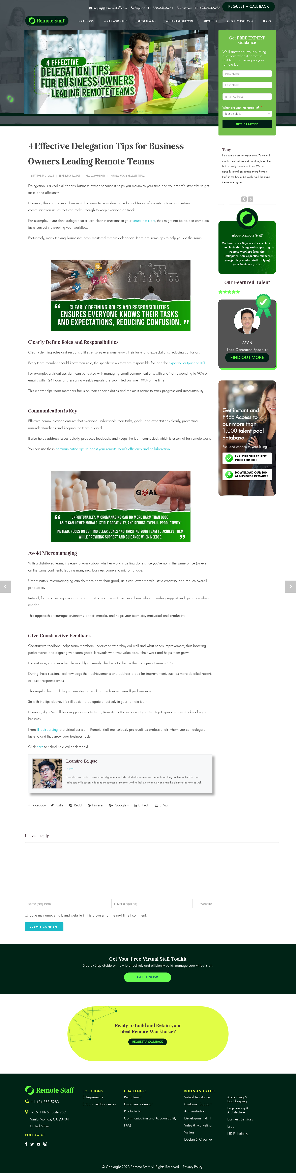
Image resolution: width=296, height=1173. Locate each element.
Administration (195, 1111)
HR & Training (237, 1133)
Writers (189, 1132)
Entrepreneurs (93, 1097)
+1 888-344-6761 (159, 8)
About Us (210, 21)
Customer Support (197, 1104)
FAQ (127, 1125)
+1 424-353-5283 (207, 8)
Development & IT (197, 1118)
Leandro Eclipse (69, 175)
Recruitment (147, 21)
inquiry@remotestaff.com (110, 8)
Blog (267, 21)
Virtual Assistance (197, 1097)
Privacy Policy (192, 1167)
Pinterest (98, 805)
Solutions (86, 21)
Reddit (78, 805)
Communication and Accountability (150, 1118)
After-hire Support (179, 21)
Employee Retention (138, 1104)
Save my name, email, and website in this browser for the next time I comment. (88, 915)
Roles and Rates (115, 21)
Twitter (59, 805)
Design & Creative (198, 1139)
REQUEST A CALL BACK (147, 1042)
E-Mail (164, 805)
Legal (231, 1126)
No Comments (95, 175)
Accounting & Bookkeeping (237, 1099)
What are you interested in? (242, 108)
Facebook (38, 805)
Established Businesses (99, 1104)
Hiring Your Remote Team (128, 175)
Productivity (132, 1111)
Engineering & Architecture (237, 1110)
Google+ (121, 805)
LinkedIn (143, 805)
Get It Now (147, 977)
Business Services (240, 1119)
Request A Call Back (248, 6)
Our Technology (240, 21)
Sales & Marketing (198, 1125)
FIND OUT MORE (247, 358)
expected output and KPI (187, 363)
